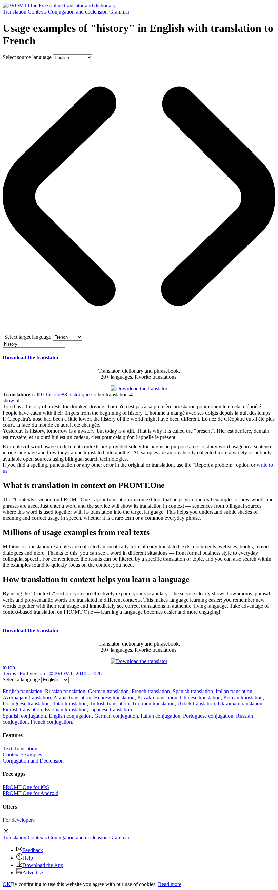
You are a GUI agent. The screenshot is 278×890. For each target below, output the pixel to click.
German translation (108, 691)
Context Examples (22, 754)
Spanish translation (193, 691)
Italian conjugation (160, 716)
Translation (14, 12)
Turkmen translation (153, 703)
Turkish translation (109, 703)
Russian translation (65, 691)
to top (9, 667)
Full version (32, 673)
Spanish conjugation (24, 716)
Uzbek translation (196, 703)
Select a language (21, 679)
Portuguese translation (26, 703)
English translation (22, 691)
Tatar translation (70, 703)
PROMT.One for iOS (26, 787)
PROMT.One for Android (30, 793)
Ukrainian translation (240, 703)
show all (12, 400)
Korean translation (243, 697)
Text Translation (20, 748)
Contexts (37, 12)
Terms (9, 673)
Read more (169, 884)
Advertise (32, 872)
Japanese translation (111, 709)
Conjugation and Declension (33, 761)
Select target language (27, 337)
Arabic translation (72, 697)
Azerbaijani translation (27, 697)
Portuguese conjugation (208, 716)
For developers (19, 820)
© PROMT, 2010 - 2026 (75, 673)
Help (27, 858)
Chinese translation (200, 697)
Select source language (27, 57)
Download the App (42, 865)
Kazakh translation (157, 697)
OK (7, 884)
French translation (151, 691)
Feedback (32, 850)
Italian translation (234, 691)
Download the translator (31, 357)
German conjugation (116, 716)
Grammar (119, 12)
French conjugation (51, 722)
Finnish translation (22, 709)
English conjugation (70, 716)
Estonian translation (66, 709)
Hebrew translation (114, 697)
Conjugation (78, 12)
